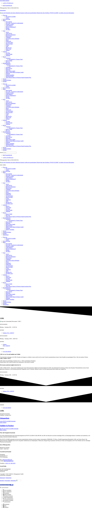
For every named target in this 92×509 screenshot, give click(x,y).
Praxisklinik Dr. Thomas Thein (16, 59)
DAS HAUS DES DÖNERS (12, 38)
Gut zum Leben (9, 42)
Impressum (2, 477)
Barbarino (8, 69)
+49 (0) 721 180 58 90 (10, 463)
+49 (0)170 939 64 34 (7, 459)
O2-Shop (8, 53)
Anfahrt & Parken (7, 80)
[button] (6, 485)
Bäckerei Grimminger (11, 34)
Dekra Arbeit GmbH (10, 71)
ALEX (7, 32)
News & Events (6, 19)
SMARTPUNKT (10, 76)
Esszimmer (8, 193)
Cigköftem (8, 37)
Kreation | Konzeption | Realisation (8, 480)
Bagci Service (9, 68)
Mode (4, 20)
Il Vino (7, 45)
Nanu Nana (8, 207)
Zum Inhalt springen (4, 0)
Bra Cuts (8, 62)
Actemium (8, 67)
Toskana (8, 50)
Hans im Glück (9, 43)
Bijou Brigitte (9, 21)
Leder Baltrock (9, 25)
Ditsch (7, 40)
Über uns (5, 15)
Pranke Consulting (10, 75)
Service (4, 78)
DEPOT (8, 206)
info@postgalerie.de (8, 460)
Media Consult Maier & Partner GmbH (15, 72)
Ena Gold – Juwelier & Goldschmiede (14, 23)
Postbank (8, 73)
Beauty (4, 56)
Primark (7, 28)
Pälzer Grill (8, 49)
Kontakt (5, 81)
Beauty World (9, 60)
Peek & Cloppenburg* (11, 27)
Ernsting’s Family (10, 24)
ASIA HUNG (9, 33)
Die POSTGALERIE (11, 16)
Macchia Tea (9, 47)
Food (4, 30)
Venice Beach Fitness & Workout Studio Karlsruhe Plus (18, 77)
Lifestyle (5, 51)
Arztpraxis (8, 58)
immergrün (8, 199)
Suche (1, 152)
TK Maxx (8, 29)
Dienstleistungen (6, 63)
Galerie (7, 18)
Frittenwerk (8, 41)
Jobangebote (3, 10)
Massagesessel (9, 225)
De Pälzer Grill (9, 203)
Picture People (9, 54)
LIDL (7, 46)
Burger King (9, 36)
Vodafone (8, 55)
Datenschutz (8, 477)
